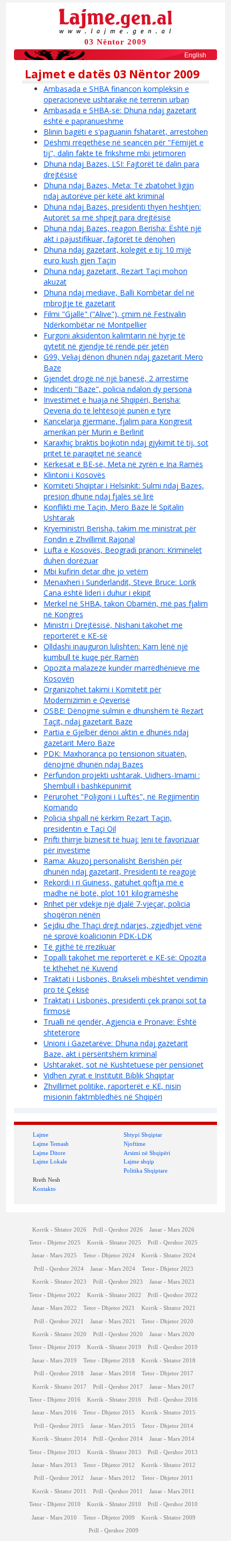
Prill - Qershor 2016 (173, 1400)
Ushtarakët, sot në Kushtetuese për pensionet (124, 1065)
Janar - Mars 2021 (112, 1321)
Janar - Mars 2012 (112, 1478)
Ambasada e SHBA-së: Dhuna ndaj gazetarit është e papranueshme (120, 115)
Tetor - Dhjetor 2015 (109, 1413)
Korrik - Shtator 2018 (168, 1361)
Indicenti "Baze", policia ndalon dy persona (118, 389)
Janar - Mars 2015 (112, 1426)
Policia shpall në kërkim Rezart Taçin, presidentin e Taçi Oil (108, 823)
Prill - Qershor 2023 (118, 1282)
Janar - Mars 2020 (171, 1334)
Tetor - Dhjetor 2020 (167, 1321)
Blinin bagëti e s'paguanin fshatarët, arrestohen (126, 132)
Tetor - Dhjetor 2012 (109, 1465)
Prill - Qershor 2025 (173, 1243)
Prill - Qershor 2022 (173, 1295)
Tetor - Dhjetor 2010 (55, 1504)
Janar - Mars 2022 (54, 1308)
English (195, 55)
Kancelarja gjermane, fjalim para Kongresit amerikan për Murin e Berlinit (118, 426)
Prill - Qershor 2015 (59, 1426)
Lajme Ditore (49, 1153)
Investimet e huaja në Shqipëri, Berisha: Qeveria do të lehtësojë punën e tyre (112, 405)
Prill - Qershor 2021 (59, 1321)
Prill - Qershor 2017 (118, 1387)
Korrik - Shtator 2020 (59, 1334)
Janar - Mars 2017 (171, 1387)
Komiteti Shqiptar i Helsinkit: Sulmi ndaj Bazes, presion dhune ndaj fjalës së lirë (124, 490)
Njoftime (135, 1143)
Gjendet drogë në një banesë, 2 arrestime (116, 378)
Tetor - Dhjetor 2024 (109, 1255)
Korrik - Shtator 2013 (114, 1452)
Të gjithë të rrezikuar (80, 947)
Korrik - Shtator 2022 (114, 1295)
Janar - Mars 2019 (54, 1361)
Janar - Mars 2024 (112, 1269)
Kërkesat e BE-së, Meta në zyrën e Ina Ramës (123, 464)
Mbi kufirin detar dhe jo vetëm (96, 571)
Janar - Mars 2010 (54, 1518)
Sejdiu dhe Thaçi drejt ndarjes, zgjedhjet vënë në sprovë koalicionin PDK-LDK (123, 930)
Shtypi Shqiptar (143, 1134)
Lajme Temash (51, 1143)
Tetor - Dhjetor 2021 (109, 1308)
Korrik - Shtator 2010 (114, 1504)
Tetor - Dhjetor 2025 (55, 1243)
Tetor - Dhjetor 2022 (55, 1295)
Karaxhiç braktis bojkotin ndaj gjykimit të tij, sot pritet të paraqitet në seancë (126, 448)
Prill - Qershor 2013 (173, 1452)
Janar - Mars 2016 (54, 1413)
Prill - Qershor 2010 (173, 1504)
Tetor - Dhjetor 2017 (167, 1373)
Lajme (40, 1134)
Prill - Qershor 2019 (173, 1347)
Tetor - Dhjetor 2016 (55, 1400)
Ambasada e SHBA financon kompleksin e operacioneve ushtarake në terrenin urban (116, 94)
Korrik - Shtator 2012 (168, 1465)
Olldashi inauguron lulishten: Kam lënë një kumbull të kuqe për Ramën (116, 651)
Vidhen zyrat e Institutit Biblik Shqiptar (109, 1075)
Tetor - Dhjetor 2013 (55, 1452)
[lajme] (115, 21)
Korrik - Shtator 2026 (59, 1230)
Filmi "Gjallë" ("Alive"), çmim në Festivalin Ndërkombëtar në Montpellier (115, 319)
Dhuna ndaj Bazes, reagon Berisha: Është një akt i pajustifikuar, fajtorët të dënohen (122, 233)
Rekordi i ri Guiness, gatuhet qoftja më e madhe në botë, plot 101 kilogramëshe (114, 887)
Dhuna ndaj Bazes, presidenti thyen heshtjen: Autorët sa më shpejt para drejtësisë (122, 212)
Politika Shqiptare (146, 1170)
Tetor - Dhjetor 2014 (167, 1426)
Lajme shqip (139, 1161)
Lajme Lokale (50, 1161)
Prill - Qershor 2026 (118, 1230)
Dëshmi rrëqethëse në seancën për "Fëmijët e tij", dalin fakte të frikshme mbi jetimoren (124, 147)
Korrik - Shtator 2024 (168, 1255)
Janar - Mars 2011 (171, 1491)
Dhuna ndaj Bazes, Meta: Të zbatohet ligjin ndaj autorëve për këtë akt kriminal (119, 190)
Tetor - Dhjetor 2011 (167, 1478)
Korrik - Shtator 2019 (114, 1347)
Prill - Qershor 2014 (118, 1439)
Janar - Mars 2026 (171, 1230)
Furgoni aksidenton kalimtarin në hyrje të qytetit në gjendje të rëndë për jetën (114, 340)
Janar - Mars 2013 (54, 1465)
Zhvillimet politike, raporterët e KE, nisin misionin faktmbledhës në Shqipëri (112, 1091)
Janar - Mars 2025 (54, 1255)
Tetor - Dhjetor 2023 (167, 1269)
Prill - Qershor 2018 (59, 1373)
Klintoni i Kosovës (74, 475)
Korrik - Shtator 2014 (59, 1439)
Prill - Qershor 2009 (114, 1530)
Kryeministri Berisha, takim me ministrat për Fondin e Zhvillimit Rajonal (120, 533)
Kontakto (44, 1189)
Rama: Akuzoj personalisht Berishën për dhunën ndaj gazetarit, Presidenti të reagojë (120, 866)
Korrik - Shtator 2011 (59, 1491)
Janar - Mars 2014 (171, 1439)
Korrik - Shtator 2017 (59, 1387)
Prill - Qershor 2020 (118, 1334)
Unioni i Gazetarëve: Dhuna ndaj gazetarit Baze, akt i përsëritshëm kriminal (116, 1048)
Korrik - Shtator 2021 (168, 1308)
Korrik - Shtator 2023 (59, 1282)
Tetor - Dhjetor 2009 (109, 1518)
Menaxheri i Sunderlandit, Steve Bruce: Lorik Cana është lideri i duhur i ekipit (120, 587)
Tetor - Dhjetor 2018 (109, 1361)
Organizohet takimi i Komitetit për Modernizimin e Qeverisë (102, 694)
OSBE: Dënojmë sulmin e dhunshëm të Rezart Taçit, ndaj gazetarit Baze (124, 716)
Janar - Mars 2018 (112, 1373)
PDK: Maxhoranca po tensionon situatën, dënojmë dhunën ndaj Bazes (115, 759)
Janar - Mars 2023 (171, 1282)
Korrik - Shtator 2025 (114, 1243)
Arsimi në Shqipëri (147, 1153)
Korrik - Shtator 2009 (168, 1518)
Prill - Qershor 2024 (59, 1269)
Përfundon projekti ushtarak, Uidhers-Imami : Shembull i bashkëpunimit (122, 780)
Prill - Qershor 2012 (59, 1478)
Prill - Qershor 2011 (118, 1491)
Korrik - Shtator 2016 (114, 1400)
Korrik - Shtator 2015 (168, 1413)
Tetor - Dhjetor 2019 (55, 1347)
